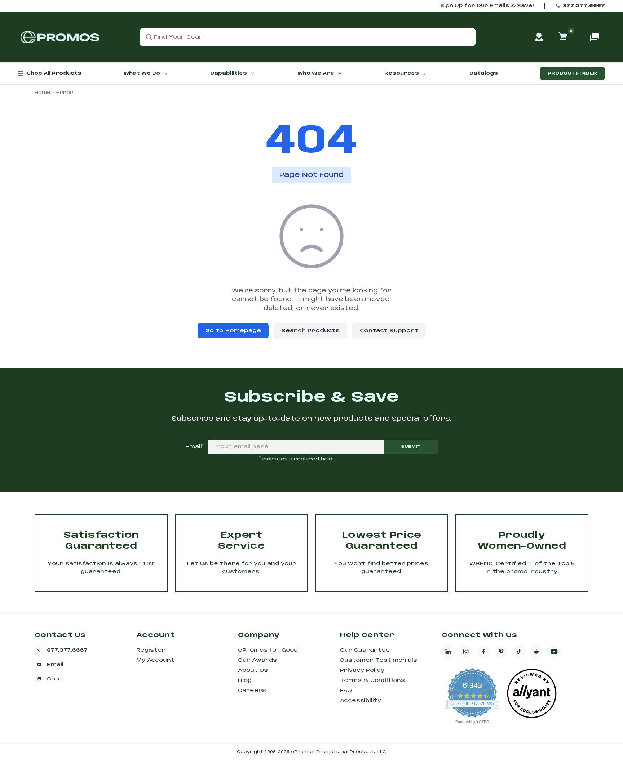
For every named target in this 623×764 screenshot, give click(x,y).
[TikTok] (518, 651)
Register (150, 650)
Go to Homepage (233, 330)
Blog (245, 680)
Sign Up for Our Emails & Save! (487, 6)
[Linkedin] (448, 651)
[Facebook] (483, 651)
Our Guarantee (365, 650)
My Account (155, 660)
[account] (539, 37)
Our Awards (257, 660)
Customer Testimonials (378, 660)
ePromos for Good (268, 650)
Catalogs (483, 73)
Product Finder (572, 73)
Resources (401, 73)
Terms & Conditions (372, 680)
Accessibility (360, 700)
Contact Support (389, 330)
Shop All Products (54, 73)
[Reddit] (536, 651)
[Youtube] (554, 651)
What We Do (142, 73)
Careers (252, 690)
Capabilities (228, 73)
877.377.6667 (584, 6)
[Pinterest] (501, 651)
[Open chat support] (594, 37)
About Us (253, 670)
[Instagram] (465, 651)
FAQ (346, 690)
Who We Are (315, 73)
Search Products (310, 330)
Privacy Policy (362, 670)
